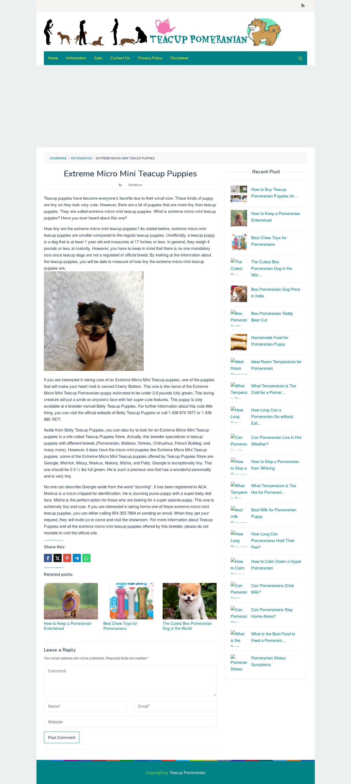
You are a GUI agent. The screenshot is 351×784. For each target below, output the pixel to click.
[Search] (300, 58)
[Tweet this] (57, 558)
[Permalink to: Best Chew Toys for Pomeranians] (130, 601)
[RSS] (303, 6)
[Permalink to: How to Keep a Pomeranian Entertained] (71, 601)
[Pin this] (67, 558)
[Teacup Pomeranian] (162, 31)
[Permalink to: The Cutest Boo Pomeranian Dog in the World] (190, 601)
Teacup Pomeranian (187, 772)
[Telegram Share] (77, 558)
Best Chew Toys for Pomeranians (120, 626)
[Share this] (48, 558)
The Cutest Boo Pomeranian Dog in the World (187, 626)
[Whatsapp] (86, 558)
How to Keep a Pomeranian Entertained (68, 626)
